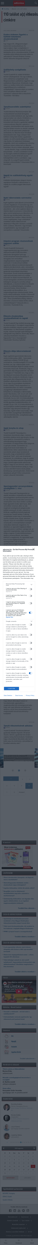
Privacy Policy (30, 695)
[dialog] (19, 622)
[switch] (30, 589)
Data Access (19, 695)
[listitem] (19, 584)
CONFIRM (11, 688)
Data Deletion (8, 695)
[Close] (34, 550)
